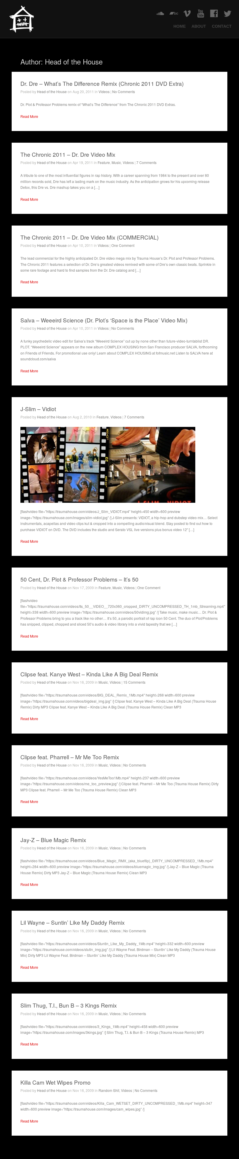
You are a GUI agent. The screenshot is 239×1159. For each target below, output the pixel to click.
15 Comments (134, 682)
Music (116, 162)
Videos (104, 91)
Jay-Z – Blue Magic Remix (53, 840)
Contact (222, 26)
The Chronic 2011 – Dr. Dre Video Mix (67, 154)
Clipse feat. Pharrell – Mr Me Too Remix (69, 757)
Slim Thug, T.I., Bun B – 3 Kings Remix (68, 1005)
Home (179, 26)
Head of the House (52, 91)
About (198, 26)
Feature (104, 162)
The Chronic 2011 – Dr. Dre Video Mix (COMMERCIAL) (89, 237)
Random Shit (109, 1090)
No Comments (123, 91)
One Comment (122, 245)
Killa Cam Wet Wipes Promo (55, 1082)
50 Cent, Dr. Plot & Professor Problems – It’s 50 (79, 579)
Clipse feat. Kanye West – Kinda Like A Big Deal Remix (89, 674)
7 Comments (146, 162)
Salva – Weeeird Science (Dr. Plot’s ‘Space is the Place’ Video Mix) (103, 320)
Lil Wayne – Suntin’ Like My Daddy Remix (72, 922)
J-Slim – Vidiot (38, 409)
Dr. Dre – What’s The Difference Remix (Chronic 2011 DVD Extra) (102, 83)
